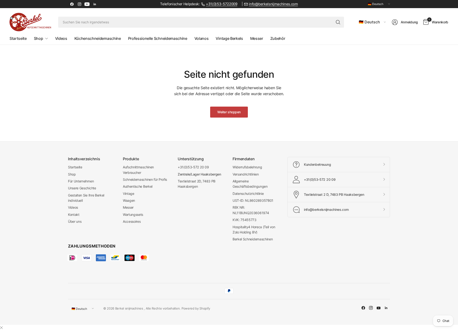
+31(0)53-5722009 (221, 4)
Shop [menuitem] (38, 38)
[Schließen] (1, 328)
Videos (73, 207)
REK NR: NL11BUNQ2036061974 (251, 210)
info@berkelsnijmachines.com (273, 4)
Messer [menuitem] (256, 38)
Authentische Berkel (137, 186)
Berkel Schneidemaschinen (253, 239)
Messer (128, 207)
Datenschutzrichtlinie (248, 193)
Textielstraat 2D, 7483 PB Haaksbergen (196, 183)
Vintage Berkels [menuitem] (229, 38)
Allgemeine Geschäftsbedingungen (250, 183)
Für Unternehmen (81, 181)
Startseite (75, 167)
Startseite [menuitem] (18, 38)
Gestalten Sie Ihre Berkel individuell (86, 197)
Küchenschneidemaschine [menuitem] (97, 38)
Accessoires (132, 221)
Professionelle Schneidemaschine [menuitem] (157, 38)
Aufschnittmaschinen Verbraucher (138, 169)
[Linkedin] (95, 4)
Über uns (74, 221)
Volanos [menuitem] (201, 38)
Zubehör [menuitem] (277, 38)
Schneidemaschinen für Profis (145, 179)
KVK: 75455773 (244, 220)
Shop (72, 174)
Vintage (128, 193)
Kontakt (73, 214)
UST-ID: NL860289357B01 (253, 200)
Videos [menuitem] (61, 38)
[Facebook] (72, 4)
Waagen (129, 200)
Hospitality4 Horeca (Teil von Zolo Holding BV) (254, 229)
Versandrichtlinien (246, 174)
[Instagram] (79, 4)
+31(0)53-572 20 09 (193, 167)
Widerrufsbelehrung (247, 167)
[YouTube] (87, 4)
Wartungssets (133, 214)
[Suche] (338, 22)
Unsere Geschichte (82, 188)
